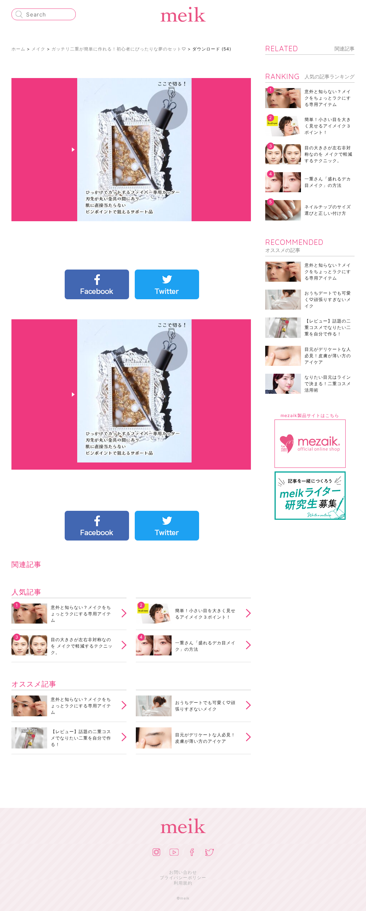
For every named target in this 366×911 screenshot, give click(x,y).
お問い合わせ (183, 872)
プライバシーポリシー (183, 877)
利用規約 (183, 883)
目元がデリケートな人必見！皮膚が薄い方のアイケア (205, 738)
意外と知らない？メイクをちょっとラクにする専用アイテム (81, 614)
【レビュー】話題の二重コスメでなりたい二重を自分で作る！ (81, 738)
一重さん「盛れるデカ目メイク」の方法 (205, 646)
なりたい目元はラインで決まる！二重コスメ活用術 (328, 383)
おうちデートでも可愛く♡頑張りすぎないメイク (205, 706)
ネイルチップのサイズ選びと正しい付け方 (328, 210)
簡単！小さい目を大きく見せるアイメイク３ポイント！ (205, 614)
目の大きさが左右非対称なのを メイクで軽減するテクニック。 (82, 646)
